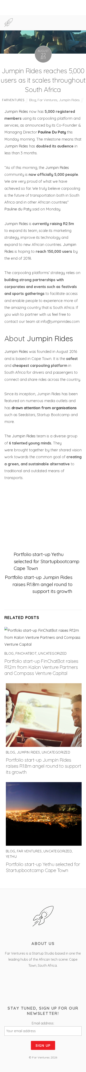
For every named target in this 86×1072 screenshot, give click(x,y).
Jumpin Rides (16, 111)
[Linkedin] (55, 987)
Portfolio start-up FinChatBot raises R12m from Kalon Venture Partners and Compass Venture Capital (41, 667)
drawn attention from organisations (44, 407)
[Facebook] (31, 987)
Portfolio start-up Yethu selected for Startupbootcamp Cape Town (47, 561)
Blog (32, 100)
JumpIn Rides (69, 100)
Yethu (11, 856)
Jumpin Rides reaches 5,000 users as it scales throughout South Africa (43, 80)
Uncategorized (52, 653)
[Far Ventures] (8, 24)
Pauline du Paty (18, 209)
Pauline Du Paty (52, 132)
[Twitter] (43, 987)
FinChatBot (26, 653)
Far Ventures (47, 100)
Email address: (43, 1023)
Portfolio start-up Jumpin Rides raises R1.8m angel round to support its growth (38, 584)
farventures (13, 100)
